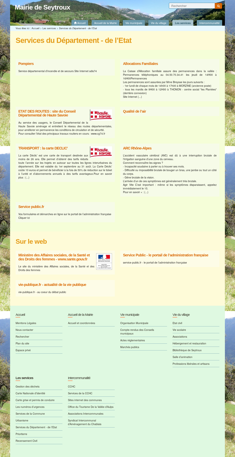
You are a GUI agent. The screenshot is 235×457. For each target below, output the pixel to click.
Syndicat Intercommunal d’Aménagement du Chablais (84, 422)
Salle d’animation (182, 357)
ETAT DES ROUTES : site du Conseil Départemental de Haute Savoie (47, 113)
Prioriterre (21, 434)
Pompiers (26, 64)
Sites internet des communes (85, 400)
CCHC (71, 386)
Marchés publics (129, 347)
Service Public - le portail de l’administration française (165, 255)
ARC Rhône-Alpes (137, 148)
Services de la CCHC (80, 393)
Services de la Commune (30, 413)
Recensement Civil (26, 441)
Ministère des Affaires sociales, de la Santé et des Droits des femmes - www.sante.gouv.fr (54, 257)
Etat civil (177, 323)
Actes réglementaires (132, 340)
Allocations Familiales (140, 64)
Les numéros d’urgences (30, 407)
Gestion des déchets (27, 386)
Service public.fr (31, 207)
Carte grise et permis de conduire (35, 400)
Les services (49, 28)
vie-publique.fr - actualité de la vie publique (52, 285)
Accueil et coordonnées (81, 323)
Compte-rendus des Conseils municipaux (137, 331)
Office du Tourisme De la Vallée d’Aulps (90, 407)
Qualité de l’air (134, 111)
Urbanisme (22, 420)
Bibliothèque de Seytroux (187, 350)
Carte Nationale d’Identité (30, 393)
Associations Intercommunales (85, 413)
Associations (180, 336)
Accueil (35, 28)
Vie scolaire (179, 330)
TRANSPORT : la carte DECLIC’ (43, 148)
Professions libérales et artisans (191, 363)
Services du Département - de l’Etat (36, 427)
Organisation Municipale (134, 323)
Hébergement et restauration (189, 343)
